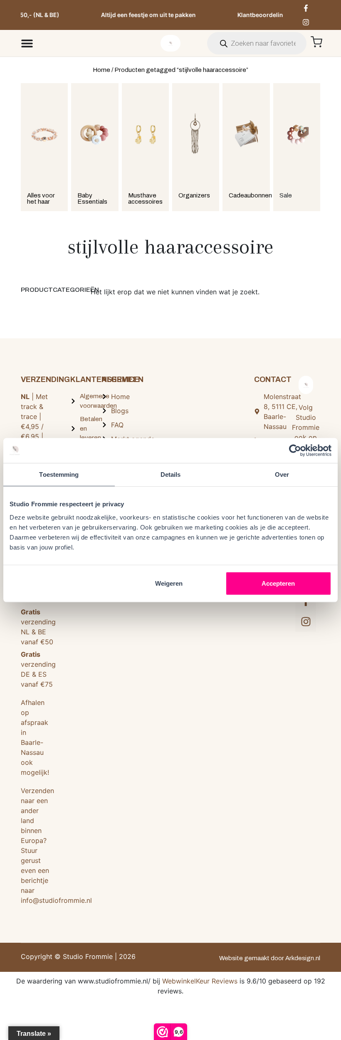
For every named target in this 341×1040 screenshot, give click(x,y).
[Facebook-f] (306, 8)
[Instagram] (306, 22)
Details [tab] (171, 474)
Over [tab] (282, 474)
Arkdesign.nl (302, 958)
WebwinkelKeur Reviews (199, 981)
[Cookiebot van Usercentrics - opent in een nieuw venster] (295, 450)
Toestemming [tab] (59, 474)
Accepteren (278, 583)
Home (101, 70)
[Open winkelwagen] (316, 42)
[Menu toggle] (27, 43)
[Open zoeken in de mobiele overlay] (256, 43)
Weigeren (169, 583)
